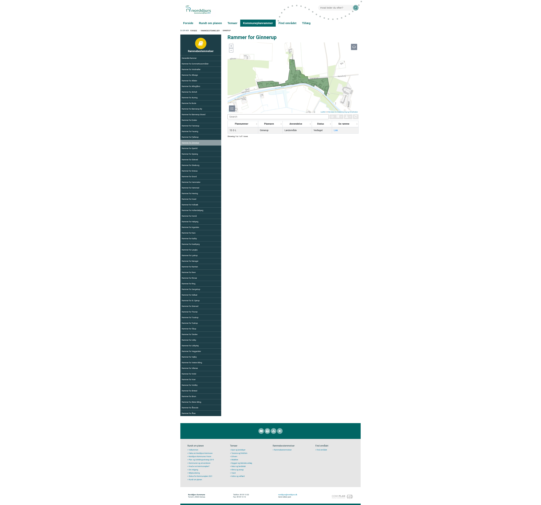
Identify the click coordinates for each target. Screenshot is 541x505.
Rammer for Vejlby (189, 357)
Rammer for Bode (189, 103)
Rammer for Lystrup (190, 255)
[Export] (348, 116)
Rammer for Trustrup (190, 317)
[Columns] (339, 116)
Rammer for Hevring (190, 193)
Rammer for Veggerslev (191, 351)
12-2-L (233, 130)
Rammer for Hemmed (190, 188)
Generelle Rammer (189, 58)
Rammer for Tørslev (190, 334)
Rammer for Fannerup (190, 126)
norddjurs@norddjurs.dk (287, 495)
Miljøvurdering (194, 473)
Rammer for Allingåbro (191, 86)
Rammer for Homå (189, 216)
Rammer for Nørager (190, 261)
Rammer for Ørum (189, 396)
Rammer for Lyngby (190, 250)
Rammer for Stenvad (190, 306)
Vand (233, 473)
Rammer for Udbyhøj (190, 346)
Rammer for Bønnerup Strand (193, 114)
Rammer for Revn (189, 272)
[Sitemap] (273, 431)
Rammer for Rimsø (189, 278)
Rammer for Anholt (189, 92)
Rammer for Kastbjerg (191, 244)
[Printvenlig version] (267, 431)
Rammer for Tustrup (190, 323)
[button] (231, 46)
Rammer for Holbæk (190, 205)
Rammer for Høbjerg (190, 222)
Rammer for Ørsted (189, 391)
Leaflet (323, 112)
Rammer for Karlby (189, 238)
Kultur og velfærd (238, 476)
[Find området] (261, 431)
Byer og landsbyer (238, 450)
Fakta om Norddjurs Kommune (200, 453)
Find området (322, 450)
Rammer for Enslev (189, 120)
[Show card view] (332, 116)
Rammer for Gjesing (190, 154)
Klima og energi (237, 470)
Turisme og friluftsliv (239, 453)
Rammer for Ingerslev (190, 227)
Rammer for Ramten (190, 267)
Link (336, 130)
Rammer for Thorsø (190, 312)
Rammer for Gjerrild (190, 148)
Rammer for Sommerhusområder (195, 64)
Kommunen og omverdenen (199, 463)
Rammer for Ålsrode (190, 408)
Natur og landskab (238, 466)
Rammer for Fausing (190, 131)
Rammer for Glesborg (190, 165)
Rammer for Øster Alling (191, 402)
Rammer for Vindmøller (191, 69)
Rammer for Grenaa (190, 171)
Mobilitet (234, 460)
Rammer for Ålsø (189, 413)
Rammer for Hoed (189, 199)
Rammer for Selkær (189, 295)
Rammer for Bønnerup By (192, 109)
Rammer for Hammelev (191, 182)
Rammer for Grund (189, 176)
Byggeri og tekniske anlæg (241, 463)
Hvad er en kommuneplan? (199, 466)
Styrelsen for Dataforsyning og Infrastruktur (343, 112)
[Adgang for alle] (280, 431)
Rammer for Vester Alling (192, 363)
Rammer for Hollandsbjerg (192, 210)
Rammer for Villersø (190, 368)
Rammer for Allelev (189, 81)
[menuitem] (188, 23)
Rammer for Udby (189, 340)
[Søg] (356, 8)
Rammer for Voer (189, 379)
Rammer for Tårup (189, 329)
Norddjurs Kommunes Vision (200, 457)
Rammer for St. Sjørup (191, 301)
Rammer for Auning (190, 98)
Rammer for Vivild (189, 374)
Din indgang (193, 470)
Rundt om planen (195, 480)
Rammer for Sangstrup (191, 289)
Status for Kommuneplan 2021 (200, 476)
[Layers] (354, 47)
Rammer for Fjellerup (190, 137)
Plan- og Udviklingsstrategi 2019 (201, 460)
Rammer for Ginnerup (190, 143)
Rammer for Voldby (190, 385)
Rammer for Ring (188, 284)
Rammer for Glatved (190, 160)
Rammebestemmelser (210, 31)
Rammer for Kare (188, 233)
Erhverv (234, 457)
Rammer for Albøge (190, 75)
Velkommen (193, 450)
